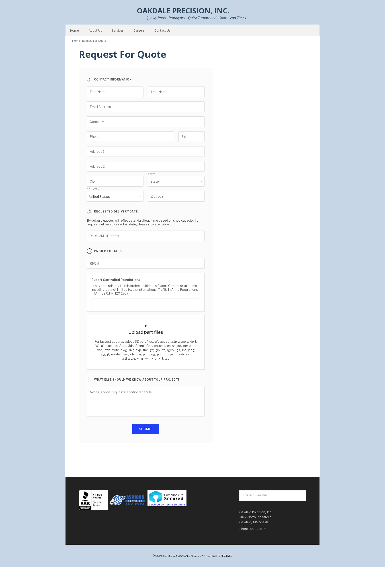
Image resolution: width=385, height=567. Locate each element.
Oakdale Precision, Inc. (94, 11)
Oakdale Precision (191, 556)
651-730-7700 (260, 529)
